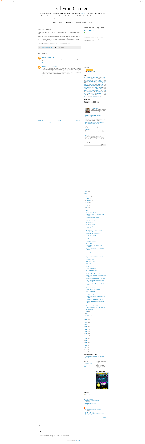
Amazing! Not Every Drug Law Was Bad (94, 273)
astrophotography (98, 80)
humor (104, 90)
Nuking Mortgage (89, 264)
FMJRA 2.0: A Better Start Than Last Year (93, 400)
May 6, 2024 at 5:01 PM (52, 66)
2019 (86, 326)
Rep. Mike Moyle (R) (90, 266)
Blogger (78, 440)
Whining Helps (89, 210)
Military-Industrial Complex (91, 270)
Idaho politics (95, 78)
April (87, 311)
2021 (86, 322)
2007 (86, 347)
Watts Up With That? (89, 412)
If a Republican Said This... (91, 212)
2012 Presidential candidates (91, 77)
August (87, 202)
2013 (86, 336)
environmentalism (94, 85)
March (87, 313)
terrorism (86, 96)
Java (101, 78)
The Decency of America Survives (93, 289)
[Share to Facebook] (62, 47)
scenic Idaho (91, 94)
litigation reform (99, 91)
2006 (86, 349)
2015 (86, 333)
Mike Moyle (88, 263)
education (86, 85)
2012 (86, 338)
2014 (86, 335)
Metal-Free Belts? (89, 304)
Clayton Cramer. (72, 8)
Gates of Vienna (88, 394)
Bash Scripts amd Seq (90, 209)
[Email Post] (55, 47)
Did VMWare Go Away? (91, 224)
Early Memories (89, 222)
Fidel (43, 57)
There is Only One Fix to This (92, 293)
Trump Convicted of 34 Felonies (92, 217)
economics (100, 84)
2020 (86, 324)
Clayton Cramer (88, 363)
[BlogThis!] (59, 47)
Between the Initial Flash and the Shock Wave (95, 278)
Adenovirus (87, 129)
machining (87, 93)
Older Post (78, 120)
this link (92, 39)
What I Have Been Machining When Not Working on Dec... (94, 231)
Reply (43, 62)
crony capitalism (90, 82)
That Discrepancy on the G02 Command (94, 228)
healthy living (98, 88)
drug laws (91, 84)
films (102, 85)
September (88, 200)
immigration (89, 91)
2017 (86, 329)
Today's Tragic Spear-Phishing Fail (93, 240)
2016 (86, 331)
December (88, 195)
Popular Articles (69, 22)
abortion (89, 80)
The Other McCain (89, 399)
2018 (86, 328)
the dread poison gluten (95, 96)
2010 (86, 342)
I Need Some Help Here (91, 241)
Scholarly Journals (81, 22)
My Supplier (89, 30)
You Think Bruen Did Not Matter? (93, 233)
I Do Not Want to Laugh (91, 235)
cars (85, 81)
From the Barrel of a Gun (90, 403)
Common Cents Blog (89, 408)
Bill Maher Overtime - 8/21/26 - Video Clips (93, 409)
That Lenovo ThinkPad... (91, 220)
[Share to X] (60, 47)
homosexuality (95, 90)
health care (87, 88)
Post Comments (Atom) (48, 122)
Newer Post (40, 120)
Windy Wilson (44, 66)
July (87, 203)
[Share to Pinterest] (63, 47)
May (87, 207)
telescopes (100, 94)
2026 (86, 190)
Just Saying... (87, 404)
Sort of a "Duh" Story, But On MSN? (93, 285)
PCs (105, 78)
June (87, 205)
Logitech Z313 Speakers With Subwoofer (94, 299)
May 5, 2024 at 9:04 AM (49, 57)
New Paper (87, 135)
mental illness (98, 93)
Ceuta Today (87, 395)
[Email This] (57, 47)
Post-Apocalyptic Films (90, 272)
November (88, 196)
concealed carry (102, 81)
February (88, 315)
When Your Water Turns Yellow (92, 305)
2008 (86, 345)
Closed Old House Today (91, 268)
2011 (86, 340)
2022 (86, 320)
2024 (86, 193)
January (88, 316)
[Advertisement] (59, 108)
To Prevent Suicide (90, 259)
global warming (87, 87)
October (88, 198)
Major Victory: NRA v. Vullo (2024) (93, 219)
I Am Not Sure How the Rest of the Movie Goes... (96, 307)
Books (90, 22)
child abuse (92, 81)
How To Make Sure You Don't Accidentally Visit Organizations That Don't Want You (94, 123)
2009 (86, 344)
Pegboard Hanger (95, 108)
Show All (104, 417)
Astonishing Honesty (90, 287)
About (60, 22)
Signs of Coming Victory (91, 291)
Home (54, 22)
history (86, 90)
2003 (86, 351)
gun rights (98, 87)
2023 (86, 319)
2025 (86, 191)
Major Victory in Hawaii (91, 261)
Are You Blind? (89, 243)
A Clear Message (89, 309)
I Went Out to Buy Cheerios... (92, 294)
